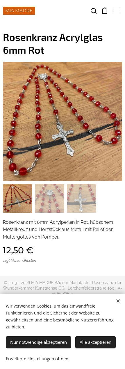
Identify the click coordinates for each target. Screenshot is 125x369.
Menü (116, 11)
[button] (93, 10)
